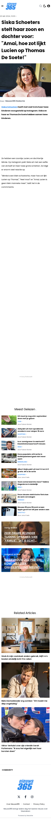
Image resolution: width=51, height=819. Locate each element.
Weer (20, 447)
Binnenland (22, 462)
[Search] (40, 6)
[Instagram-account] (32, 796)
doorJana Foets (23, 477)
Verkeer (21, 500)
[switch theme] (44, 6)
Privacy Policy (39, 804)
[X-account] (18, 796)
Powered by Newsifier (25, 816)
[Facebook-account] (25, 796)
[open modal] (48, 6)
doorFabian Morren (25, 424)
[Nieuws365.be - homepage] (11, 6)
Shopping (22, 434)
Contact (26, 804)
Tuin (19, 421)
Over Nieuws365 (13, 804)
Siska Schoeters (9, 107)
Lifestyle (21, 513)
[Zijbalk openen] (2, 6)
